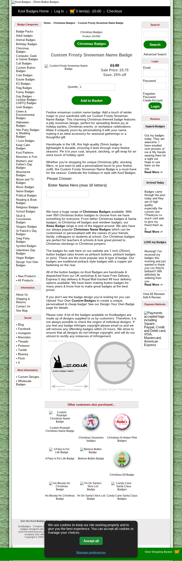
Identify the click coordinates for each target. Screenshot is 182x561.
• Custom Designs (27, 377)
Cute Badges (24, 75)
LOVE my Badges (155, 242)
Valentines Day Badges (25, 251)
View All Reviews (154, 294)
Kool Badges (94, 272)
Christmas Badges (64, 23)
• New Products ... (28, 276)
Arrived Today (155, 182)
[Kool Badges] (35, 2)
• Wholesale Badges (23, 382)
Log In (59, 11)
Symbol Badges (26, 246)
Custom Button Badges (25, 69)
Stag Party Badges (23, 240)
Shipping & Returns (23, 300)
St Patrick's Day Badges (26, 232)
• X (18, 362)
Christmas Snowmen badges (91, 439)
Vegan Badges (25, 257)
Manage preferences (91, 552)
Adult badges (24, 35)
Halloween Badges (22, 124)
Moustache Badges (23, 173)
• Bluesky (22, 354)
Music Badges (25, 187)
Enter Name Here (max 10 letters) (77, 185)
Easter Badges (25, 79)
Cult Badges (24, 63)
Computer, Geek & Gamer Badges (27, 57)
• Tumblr (21, 350)
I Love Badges (25, 140)
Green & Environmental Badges (25, 115)
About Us (22, 294)
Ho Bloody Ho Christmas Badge (60, 497)
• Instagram (23, 333)
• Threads (22, 341)
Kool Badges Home (33, 11)
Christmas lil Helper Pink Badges (122, 439)
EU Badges (23, 83)
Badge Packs (24, 31)
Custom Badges (84, 300)
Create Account (153, 100)
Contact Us (23, 306)
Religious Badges (27, 207)
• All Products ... (26, 280)
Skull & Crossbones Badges (23, 219)
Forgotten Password (149, 95)
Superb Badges (155, 126)
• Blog (20, 324)
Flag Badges (24, 88)
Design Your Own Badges (27, 263)
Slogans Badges (26, 226)
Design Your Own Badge (117, 304)
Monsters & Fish (26, 156)
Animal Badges (26, 40)
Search (155, 24)
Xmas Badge (55, 226)
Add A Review (152, 297)
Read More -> (153, 172)
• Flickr (20, 358)
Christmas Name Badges (92, 229)
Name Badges (25, 191)
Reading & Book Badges (26, 201)
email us (117, 325)
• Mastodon (23, 337)
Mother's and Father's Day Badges (24, 164)
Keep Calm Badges (23, 146)
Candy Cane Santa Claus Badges (122, 497)
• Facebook (23, 329)
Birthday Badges (26, 44)
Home (47, 23)
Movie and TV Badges (25, 181)
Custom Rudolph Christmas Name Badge (60, 429)
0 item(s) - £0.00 (88, 11)
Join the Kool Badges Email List (39, 521)
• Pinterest (23, 345)
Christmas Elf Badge (122, 474)
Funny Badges (25, 92)
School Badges (26, 211)
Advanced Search (155, 54)
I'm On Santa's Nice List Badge (91, 497)
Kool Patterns (25, 152)
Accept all (91, 541)
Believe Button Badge (91, 458)
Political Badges (26, 195)
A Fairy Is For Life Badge (60, 458)
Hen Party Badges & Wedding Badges (28, 133)
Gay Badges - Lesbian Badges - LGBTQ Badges (27, 100)
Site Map (22, 310)
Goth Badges (24, 107)
